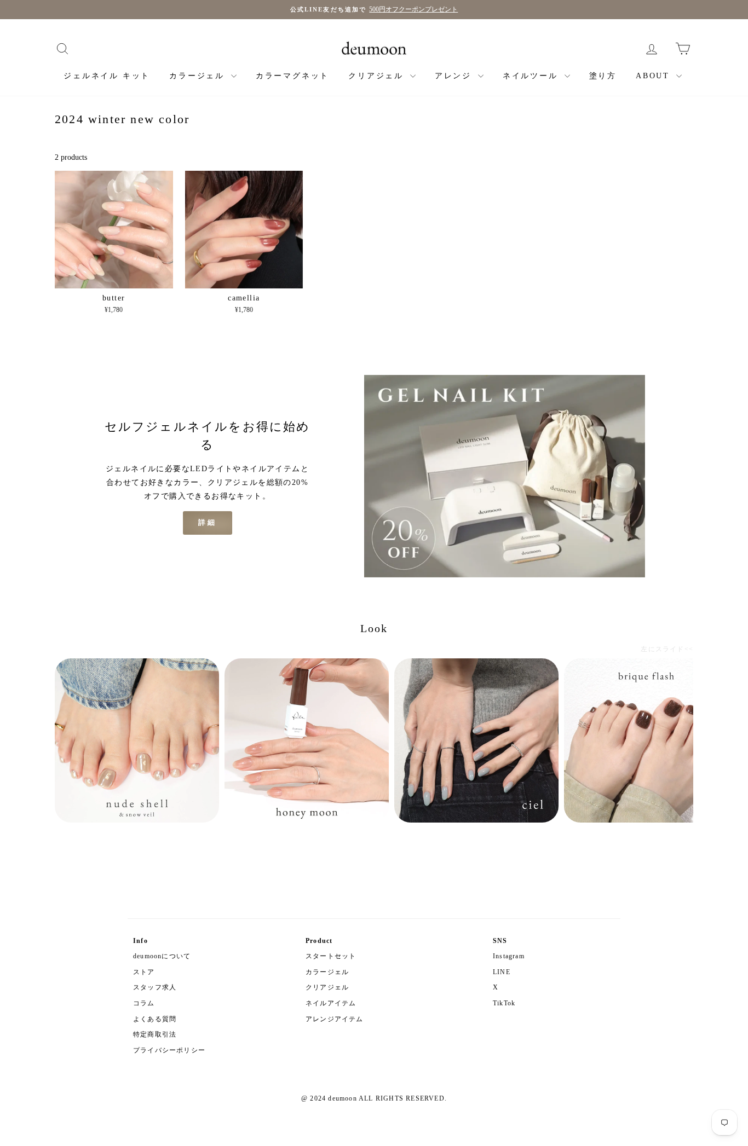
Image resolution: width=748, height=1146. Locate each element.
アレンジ (455, 76)
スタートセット (331, 956)
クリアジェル (377, 76)
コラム (144, 1003)
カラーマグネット (292, 76)
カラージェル (198, 76)
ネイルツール (532, 76)
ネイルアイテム (331, 1003)
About (655, 76)
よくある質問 (154, 1019)
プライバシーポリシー (169, 1050)
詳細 (207, 522)
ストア (144, 972)
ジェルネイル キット (107, 76)
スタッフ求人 (154, 987)
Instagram (509, 956)
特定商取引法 (154, 1034)
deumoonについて (162, 956)
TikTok (504, 1003)
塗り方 (603, 76)
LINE (501, 972)
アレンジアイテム (335, 1019)
